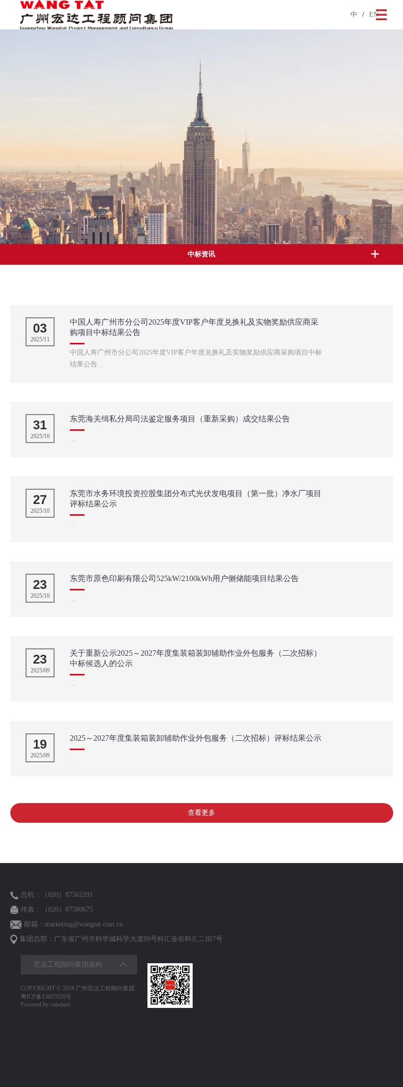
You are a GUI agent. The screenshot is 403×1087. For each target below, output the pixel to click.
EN (373, 14)
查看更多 (201, 812)
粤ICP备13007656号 (46, 996)
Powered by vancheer (46, 1004)
